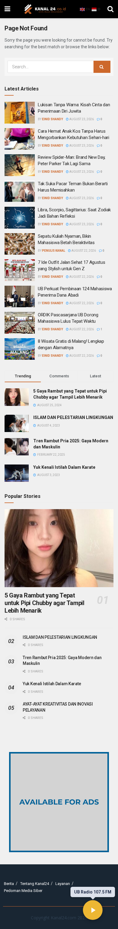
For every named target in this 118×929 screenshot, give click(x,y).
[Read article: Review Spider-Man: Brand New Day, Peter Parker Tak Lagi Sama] (20, 165)
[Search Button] (110, 9)
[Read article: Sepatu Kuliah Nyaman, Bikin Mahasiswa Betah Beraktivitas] (20, 244)
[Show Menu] (7, 9)
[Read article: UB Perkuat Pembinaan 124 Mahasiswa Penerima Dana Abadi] (20, 297)
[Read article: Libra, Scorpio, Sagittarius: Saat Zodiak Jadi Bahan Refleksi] (20, 218)
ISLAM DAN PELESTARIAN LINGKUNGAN (73, 417)
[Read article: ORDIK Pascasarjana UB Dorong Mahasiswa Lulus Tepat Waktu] (20, 323)
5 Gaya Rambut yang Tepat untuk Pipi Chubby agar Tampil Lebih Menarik (44, 603)
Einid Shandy (52, 119)
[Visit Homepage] (45, 9)
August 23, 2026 (81, 119)
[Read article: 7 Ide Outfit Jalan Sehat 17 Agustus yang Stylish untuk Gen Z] (20, 270)
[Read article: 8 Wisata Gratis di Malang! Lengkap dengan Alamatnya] (20, 349)
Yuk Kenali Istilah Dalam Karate (64, 467)
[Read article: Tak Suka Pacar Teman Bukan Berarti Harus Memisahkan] (20, 191)
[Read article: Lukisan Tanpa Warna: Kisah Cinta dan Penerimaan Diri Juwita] (20, 113)
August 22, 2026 (83, 250)
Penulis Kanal (53, 250)
